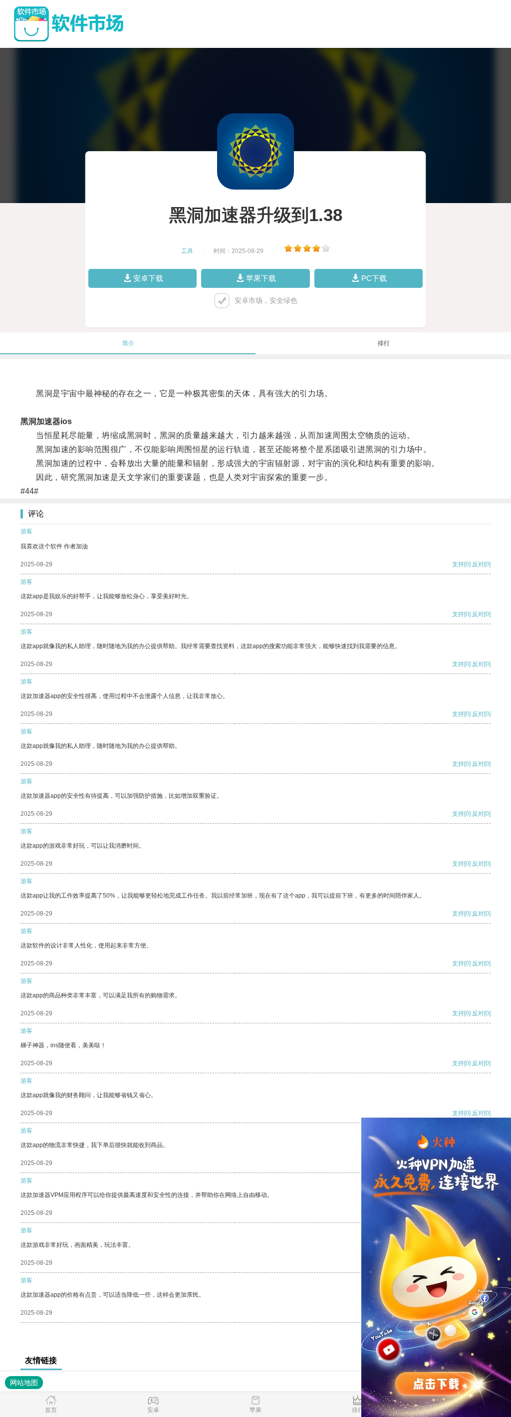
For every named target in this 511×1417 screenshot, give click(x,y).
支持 (458, 564)
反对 (478, 564)
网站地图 (24, 1383)
